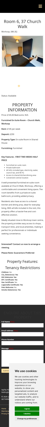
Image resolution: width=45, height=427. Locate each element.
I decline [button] (27, 414)
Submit (6, 371)
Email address (7, 330)
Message (5, 348)
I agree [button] (27, 409)
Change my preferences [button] (27, 418)
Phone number (7, 339)
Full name (5, 322)
